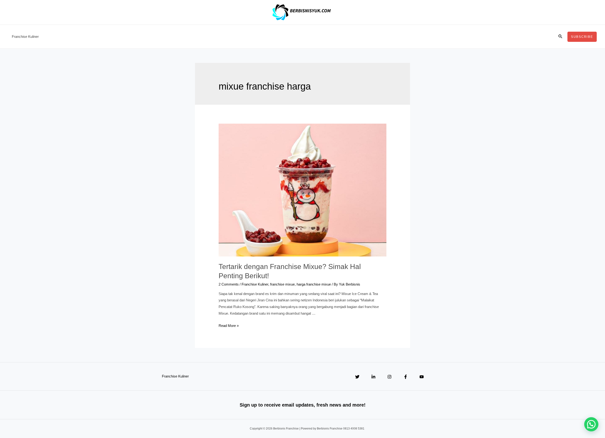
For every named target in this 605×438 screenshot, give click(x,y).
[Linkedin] (373, 377)
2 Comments (229, 284)
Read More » (229, 326)
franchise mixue (282, 284)
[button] (591, 424)
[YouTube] (421, 377)
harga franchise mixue (314, 284)
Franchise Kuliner (25, 37)
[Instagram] (389, 377)
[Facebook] (405, 377)
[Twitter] (357, 377)
